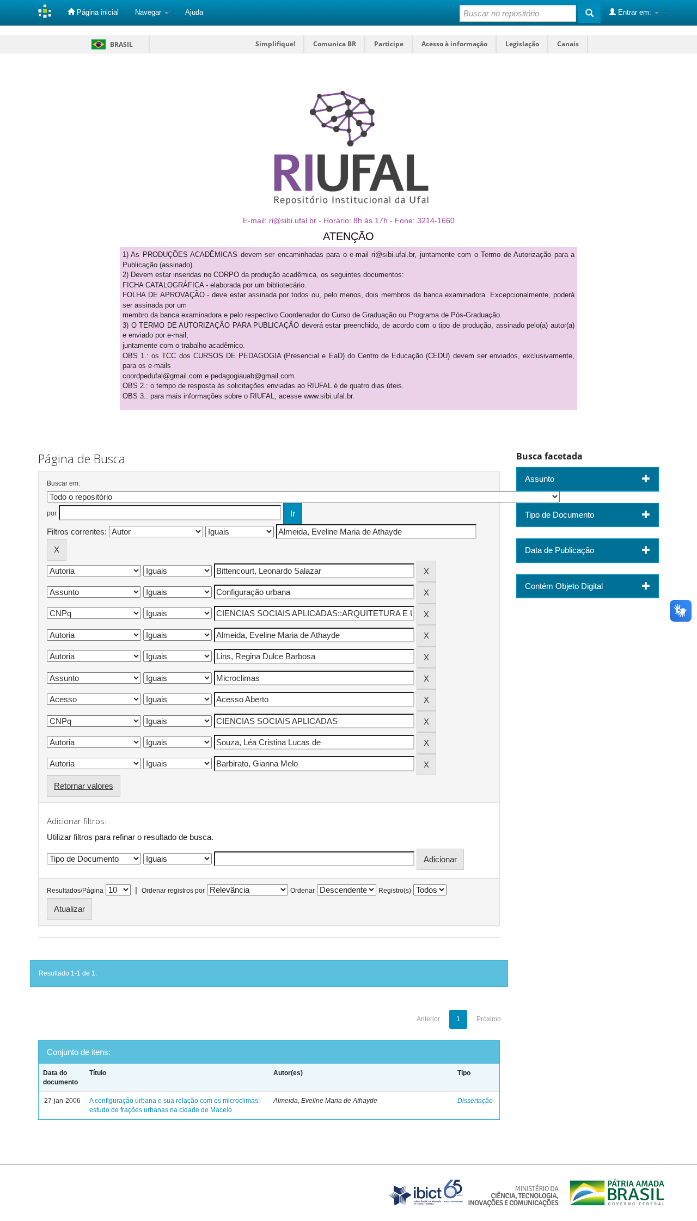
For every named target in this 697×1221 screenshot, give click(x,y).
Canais (568, 43)
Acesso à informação (454, 43)
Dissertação (475, 1101)
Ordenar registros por (173, 890)
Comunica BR (334, 43)
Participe (388, 43)
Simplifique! (275, 43)
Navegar (149, 12)
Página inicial (97, 12)
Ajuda (194, 12)
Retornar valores (83, 785)
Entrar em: (634, 12)
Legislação (522, 43)
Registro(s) (394, 890)
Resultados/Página (75, 890)
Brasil (110, 44)
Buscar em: (63, 483)
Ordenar (302, 890)
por (52, 513)
